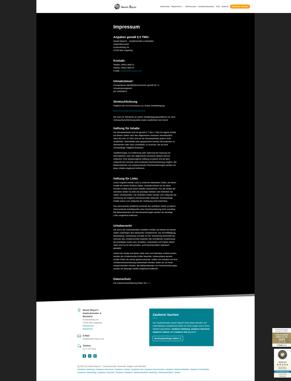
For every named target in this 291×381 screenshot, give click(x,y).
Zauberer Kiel (137, 369)
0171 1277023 (89, 349)
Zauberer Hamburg (86, 369)
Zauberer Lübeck (122, 369)
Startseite (165, 7)
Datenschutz (88, 326)
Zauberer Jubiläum (123, 372)
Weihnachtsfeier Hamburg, (146, 372)
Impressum (88, 329)
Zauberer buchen (240, 6)
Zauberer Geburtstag (86, 372)
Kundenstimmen (206, 7)
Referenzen (191, 7)
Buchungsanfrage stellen (166, 338)
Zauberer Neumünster (154, 369)
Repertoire (176, 7)
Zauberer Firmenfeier (199, 369)
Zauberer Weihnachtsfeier (177, 369)
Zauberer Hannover (104, 369)
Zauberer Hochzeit (105, 372)
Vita (218, 7)
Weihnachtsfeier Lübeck (169, 372)
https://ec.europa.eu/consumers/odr (129, 111)
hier (148, 283)
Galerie (224, 7)
